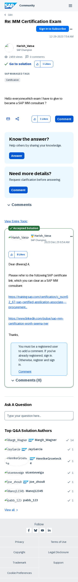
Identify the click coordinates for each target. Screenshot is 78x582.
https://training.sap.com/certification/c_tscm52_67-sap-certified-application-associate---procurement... (38, 302)
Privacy (19, 541)
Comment (64, 119)
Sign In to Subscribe (52, 28)
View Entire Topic (16, 221)
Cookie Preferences (19, 572)
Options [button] (71, 29)
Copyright (19, 552)
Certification (12, 80)
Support (58, 562)
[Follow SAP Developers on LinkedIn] (49, 530)
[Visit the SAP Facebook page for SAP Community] (28, 530)
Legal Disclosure (58, 552)
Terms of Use (58, 541)
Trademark (19, 562)
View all (10, 510)
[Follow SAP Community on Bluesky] (35, 530)
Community (27, 5)
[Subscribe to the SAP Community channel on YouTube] (42, 530)
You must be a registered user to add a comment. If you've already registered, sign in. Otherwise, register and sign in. (38, 355)
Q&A (10, 15)
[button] (37, 64)
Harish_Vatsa (25, 45)
